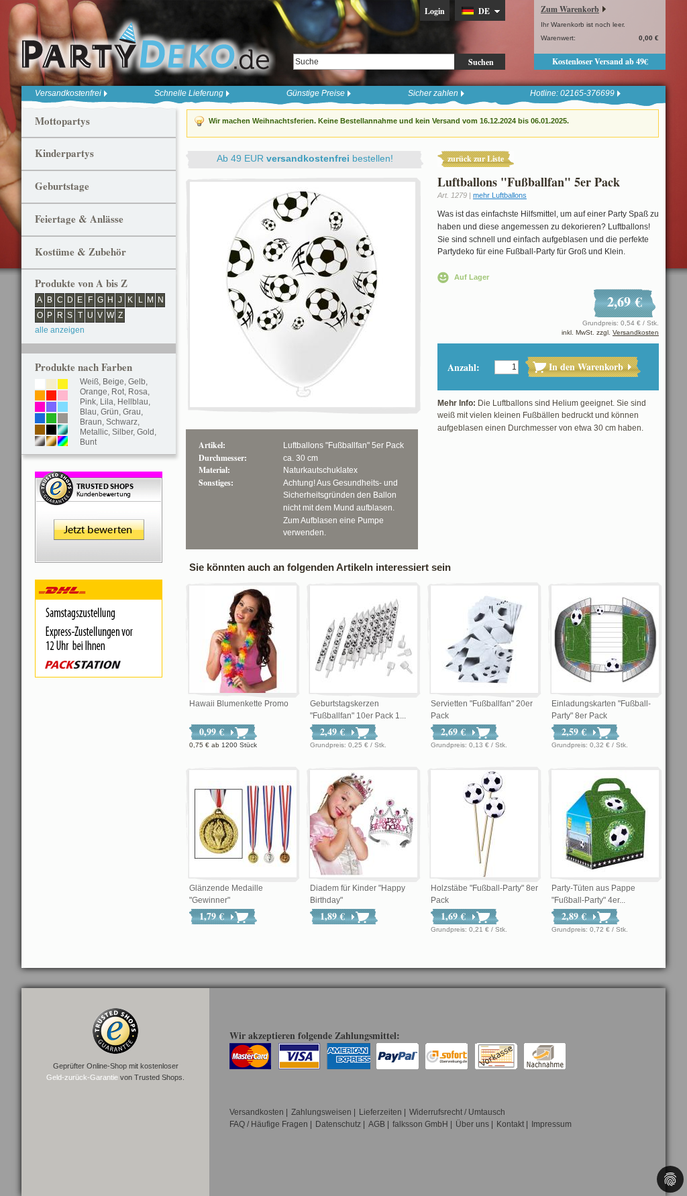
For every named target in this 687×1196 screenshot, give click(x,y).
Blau (88, 412)
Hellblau (132, 401)
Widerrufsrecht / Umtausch (457, 1112)
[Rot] (51, 396)
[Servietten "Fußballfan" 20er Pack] (484, 640)
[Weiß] (40, 385)
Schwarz (122, 422)
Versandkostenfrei (68, 93)
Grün (110, 412)
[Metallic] (63, 430)
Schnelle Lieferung (188, 93)
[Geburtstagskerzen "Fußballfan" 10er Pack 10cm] (364, 640)
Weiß (89, 381)
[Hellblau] (63, 408)
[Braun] (40, 430)
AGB (376, 1124)
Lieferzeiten (380, 1112)
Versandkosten (636, 332)
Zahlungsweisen (321, 1112)
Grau (132, 412)
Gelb (137, 381)
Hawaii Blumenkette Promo (238, 703)
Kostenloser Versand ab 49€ (600, 61)
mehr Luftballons (500, 195)
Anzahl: (463, 367)
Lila (106, 401)
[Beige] (51, 385)
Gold (145, 432)
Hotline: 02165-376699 (572, 93)
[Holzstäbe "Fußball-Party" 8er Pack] (484, 824)
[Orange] (40, 396)
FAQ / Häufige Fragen (268, 1124)
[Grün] (51, 419)
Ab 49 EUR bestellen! (305, 158)
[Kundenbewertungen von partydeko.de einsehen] (98, 477)
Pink (88, 401)
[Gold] (51, 442)
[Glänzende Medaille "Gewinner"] (243, 824)
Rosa (138, 391)
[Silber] (40, 442)
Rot (117, 391)
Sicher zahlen (433, 93)
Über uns (472, 1124)
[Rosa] (63, 396)
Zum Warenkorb (570, 9)
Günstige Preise (315, 93)
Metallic (94, 432)
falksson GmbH (420, 1124)
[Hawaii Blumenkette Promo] (243, 640)
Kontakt (510, 1124)
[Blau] (40, 419)
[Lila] (51, 408)
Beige (113, 381)
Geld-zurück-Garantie (82, 1077)
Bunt (88, 442)
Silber (122, 432)
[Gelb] (63, 385)
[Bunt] (63, 442)
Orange (93, 391)
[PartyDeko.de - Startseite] (145, 46)
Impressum (551, 1124)
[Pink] (40, 408)
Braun (91, 422)
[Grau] (63, 419)
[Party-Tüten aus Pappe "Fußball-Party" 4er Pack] (605, 824)
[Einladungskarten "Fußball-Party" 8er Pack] (605, 640)
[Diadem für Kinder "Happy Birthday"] (364, 824)
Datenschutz (338, 1124)
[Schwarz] (51, 430)
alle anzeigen (60, 330)
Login (435, 11)
